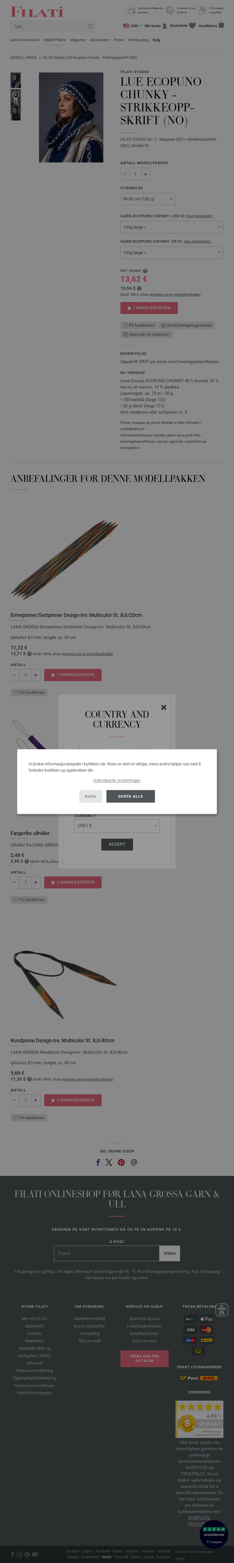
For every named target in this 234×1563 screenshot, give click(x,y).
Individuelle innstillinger (117, 780)
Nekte (90, 796)
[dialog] (117, 781)
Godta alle (130, 796)
